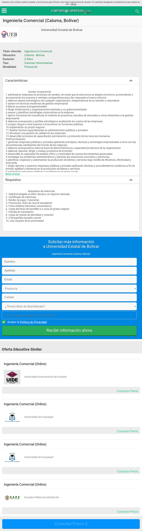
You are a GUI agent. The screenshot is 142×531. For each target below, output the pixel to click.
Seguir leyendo (12, 174)
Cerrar (73, 4)
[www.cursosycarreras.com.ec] (71, 11)
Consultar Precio (127, 391)
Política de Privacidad (33, 322)
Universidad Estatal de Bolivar (62, 29)
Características (16, 80)
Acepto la (27, 322)
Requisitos (13, 180)
